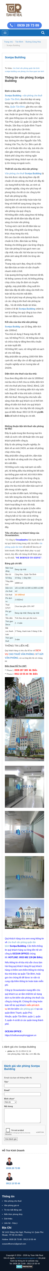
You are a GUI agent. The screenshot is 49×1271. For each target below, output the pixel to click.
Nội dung (8, 1106)
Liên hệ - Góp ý (10, 1223)
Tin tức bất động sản (13, 1210)
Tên (6, 1082)
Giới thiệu (8, 1219)
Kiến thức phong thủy (13, 1214)
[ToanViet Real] (14, 9)
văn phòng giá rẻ (28, 1009)
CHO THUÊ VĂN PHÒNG (21, 654)
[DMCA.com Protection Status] (24, 1266)
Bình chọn (9, 1099)
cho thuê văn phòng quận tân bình (26, 68)
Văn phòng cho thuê (14, 173)
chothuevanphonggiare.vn (27, 1258)
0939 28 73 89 (27, 25)
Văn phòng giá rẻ (11, 1205)
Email (6, 1090)
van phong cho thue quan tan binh (30, 71)
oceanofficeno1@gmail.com (14, 1244)
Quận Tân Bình (17, 107)
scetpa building (11, 71)
